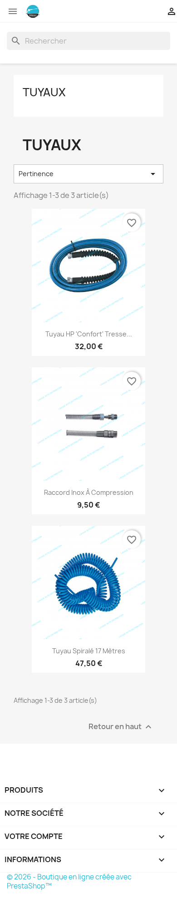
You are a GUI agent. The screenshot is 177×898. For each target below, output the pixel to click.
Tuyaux (44, 92)
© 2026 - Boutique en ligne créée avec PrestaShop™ (69, 881)
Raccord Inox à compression (88, 492)
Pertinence (88, 173)
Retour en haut (121, 727)
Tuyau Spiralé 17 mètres (88, 650)
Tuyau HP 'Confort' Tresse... (88, 334)
